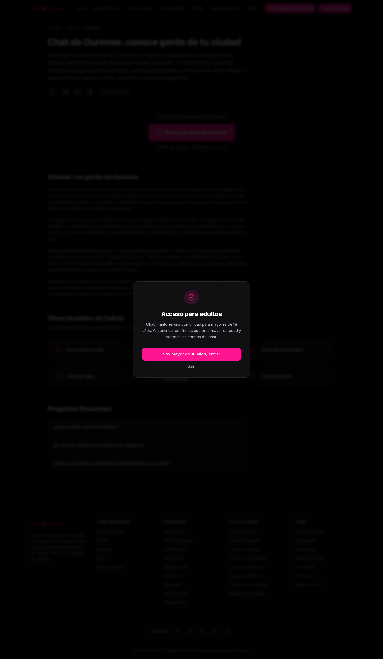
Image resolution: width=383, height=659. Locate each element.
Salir (191, 366)
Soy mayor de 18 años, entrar (191, 354)
